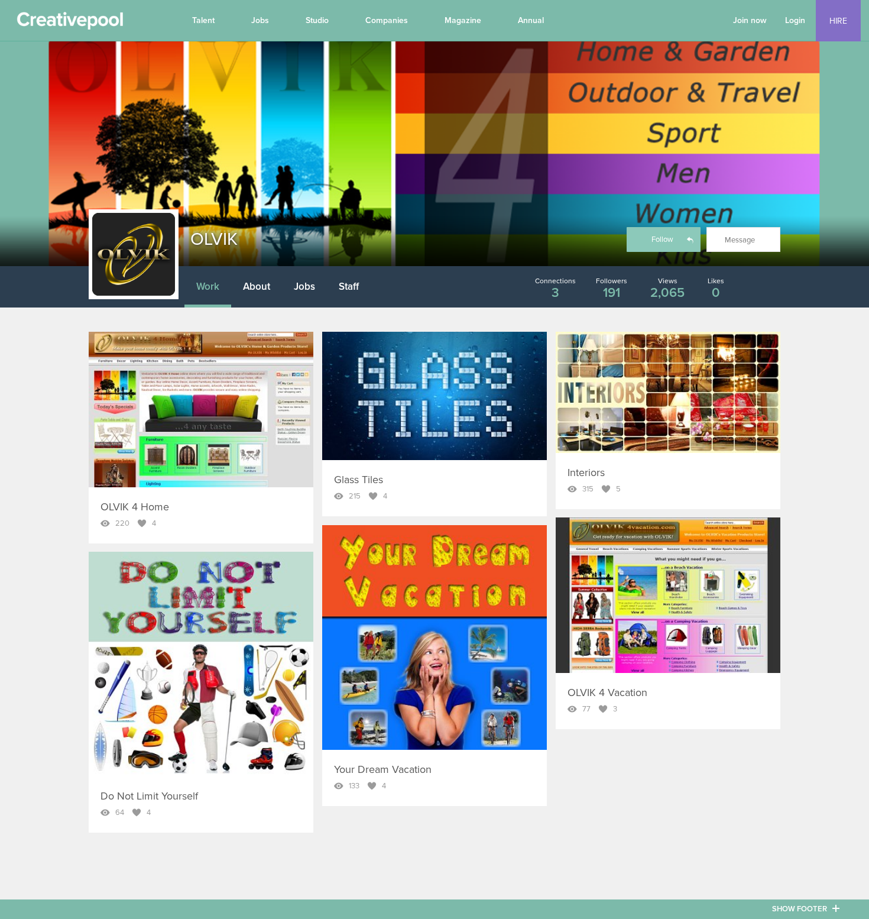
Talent (203, 20)
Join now (750, 20)
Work (207, 286)
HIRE (838, 21)
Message (740, 240)
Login (795, 20)
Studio (317, 20)
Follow (662, 239)
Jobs (260, 20)
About (256, 286)
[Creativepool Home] (70, 23)
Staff (349, 286)
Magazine (463, 20)
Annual (531, 20)
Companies (386, 20)
